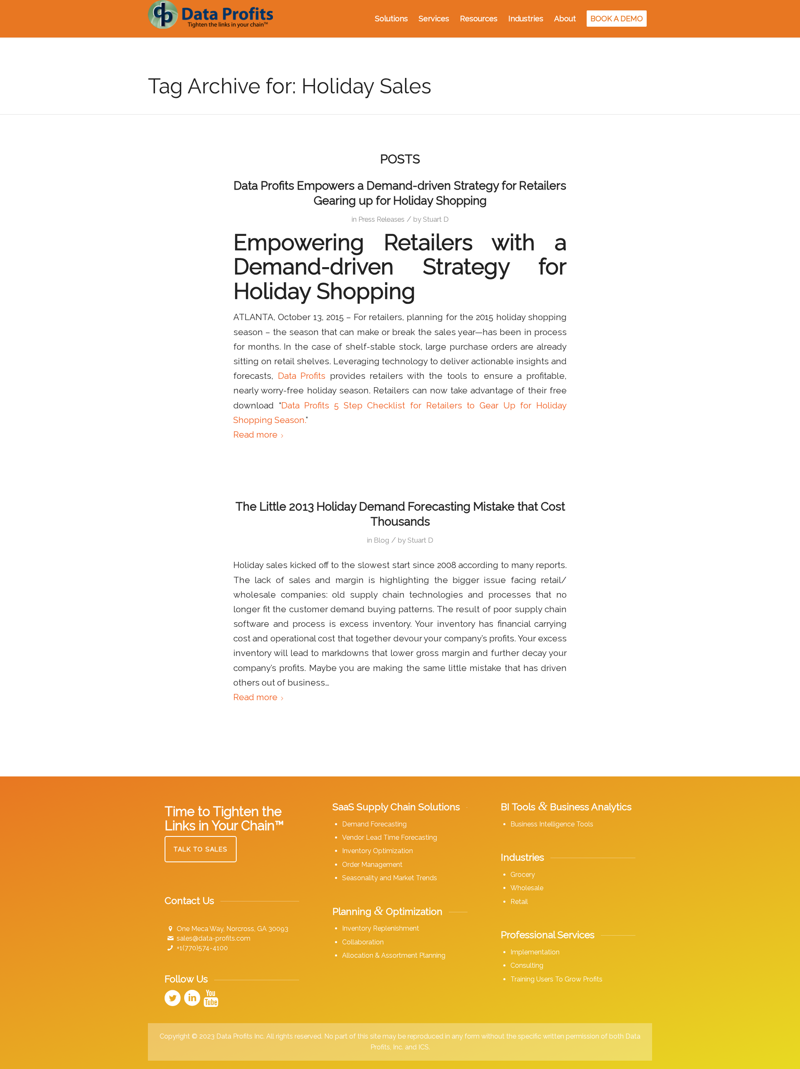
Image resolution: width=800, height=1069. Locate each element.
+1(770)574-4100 (202, 948)
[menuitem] (391, 19)
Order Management (372, 865)
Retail (519, 902)
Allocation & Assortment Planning (393, 955)
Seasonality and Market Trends (389, 878)
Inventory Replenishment (380, 928)
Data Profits (302, 376)
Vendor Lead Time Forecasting (389, 837)
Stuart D (436, 219)
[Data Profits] (210, 19)
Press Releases (381, 219)
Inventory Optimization (377, 851)
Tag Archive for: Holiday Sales (289, 86)
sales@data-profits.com (213, 938)
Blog (381, 540)
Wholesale (526, 888)
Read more (255, 435)
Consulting (526, 965)
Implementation (535, 952)
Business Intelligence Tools (551, 824)
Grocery (522, 875)
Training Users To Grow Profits (556, 979)
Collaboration (363, 942)
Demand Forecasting (374, 824)
